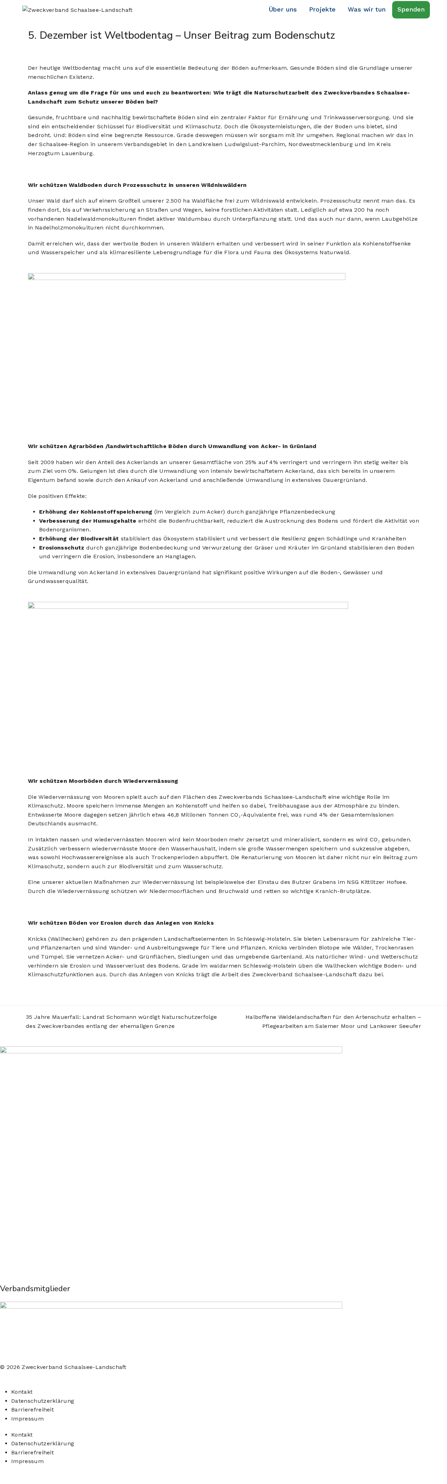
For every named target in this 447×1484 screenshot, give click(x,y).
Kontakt (21, 1391)
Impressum (27, 1418)
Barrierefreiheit (32, 1409)
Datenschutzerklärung (42, 1401)
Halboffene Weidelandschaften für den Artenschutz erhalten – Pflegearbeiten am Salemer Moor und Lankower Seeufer (324, 1021)
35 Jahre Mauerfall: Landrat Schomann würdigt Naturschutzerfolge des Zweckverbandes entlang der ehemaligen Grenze (119, 1021)
